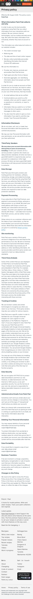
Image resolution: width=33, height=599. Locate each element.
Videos (3, 548)
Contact (4, 572)
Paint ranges (5, 577)
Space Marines (22, 549)
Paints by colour (7, 580)
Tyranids (20, 552)
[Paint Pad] (8, 4)
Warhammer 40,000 (24, 554)
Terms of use (25, 587)
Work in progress (7, 550)
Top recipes (5, 537)
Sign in (19, 4)
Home (3, 587)
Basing (19, 534)
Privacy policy (13, 587)
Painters (4, 574)
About (3, 564)
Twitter (19, 564)
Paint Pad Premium (8, 514)
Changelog (5, 566)
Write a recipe (27, 4)
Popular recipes (6, 540)
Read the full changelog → (10, 525)
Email (19, 569)
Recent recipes (6, 542)
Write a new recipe (7, 534)
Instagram (20, 566)
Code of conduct (7, 569)
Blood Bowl (21, 537)
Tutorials (4, 545)
